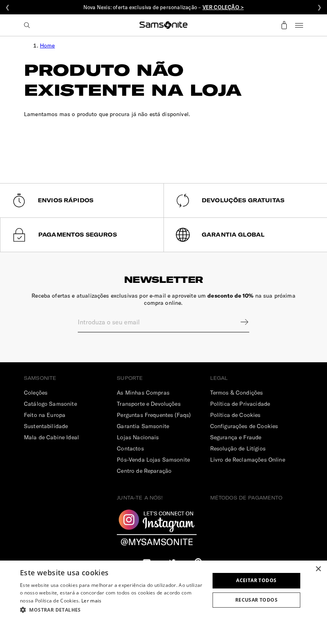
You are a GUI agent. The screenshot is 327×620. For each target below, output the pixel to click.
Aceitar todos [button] (256, 580)
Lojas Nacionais (138, 437)
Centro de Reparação (144, 470)
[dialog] (163, 590)
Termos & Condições (236, 392)
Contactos (130, 448)
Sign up (239, 322)
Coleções (35, 392)
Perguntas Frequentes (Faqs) (154, 415)
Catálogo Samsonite (50, 403)
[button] (112, 609)
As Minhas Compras (143, 392)
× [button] (318, 569)
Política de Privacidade (240, 403)
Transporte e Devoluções (148, 403)
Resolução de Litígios (238, 448)
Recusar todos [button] (256, 599)
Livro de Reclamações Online (247, 459)
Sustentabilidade (46, 426)
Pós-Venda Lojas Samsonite (153, 459)
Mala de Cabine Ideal (51, 437)
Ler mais (91, 600)
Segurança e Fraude (236, 437)
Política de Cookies (235, 415)
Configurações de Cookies (244, 426)
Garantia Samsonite (143, 426)
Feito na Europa (44, 415)
